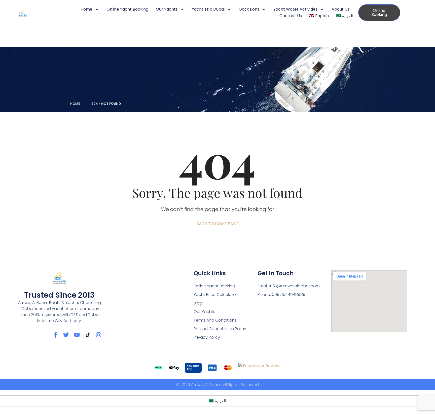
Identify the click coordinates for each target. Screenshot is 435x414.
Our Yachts (167, 9)
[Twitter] (66, 335)
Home (86, 9)
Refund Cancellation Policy (220, 329)
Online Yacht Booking (127, 9)
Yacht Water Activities (295, 9)
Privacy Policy (207, 337)
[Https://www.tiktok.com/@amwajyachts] (88, 335)
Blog (198, 303)
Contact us (290, 16)
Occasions (249, 9)
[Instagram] (98, 335)
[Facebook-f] (55, 335)
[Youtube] (77, 335)
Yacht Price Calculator (215, 294)
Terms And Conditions (215, 320)
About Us (340, 9)
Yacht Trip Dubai (208, 9)
